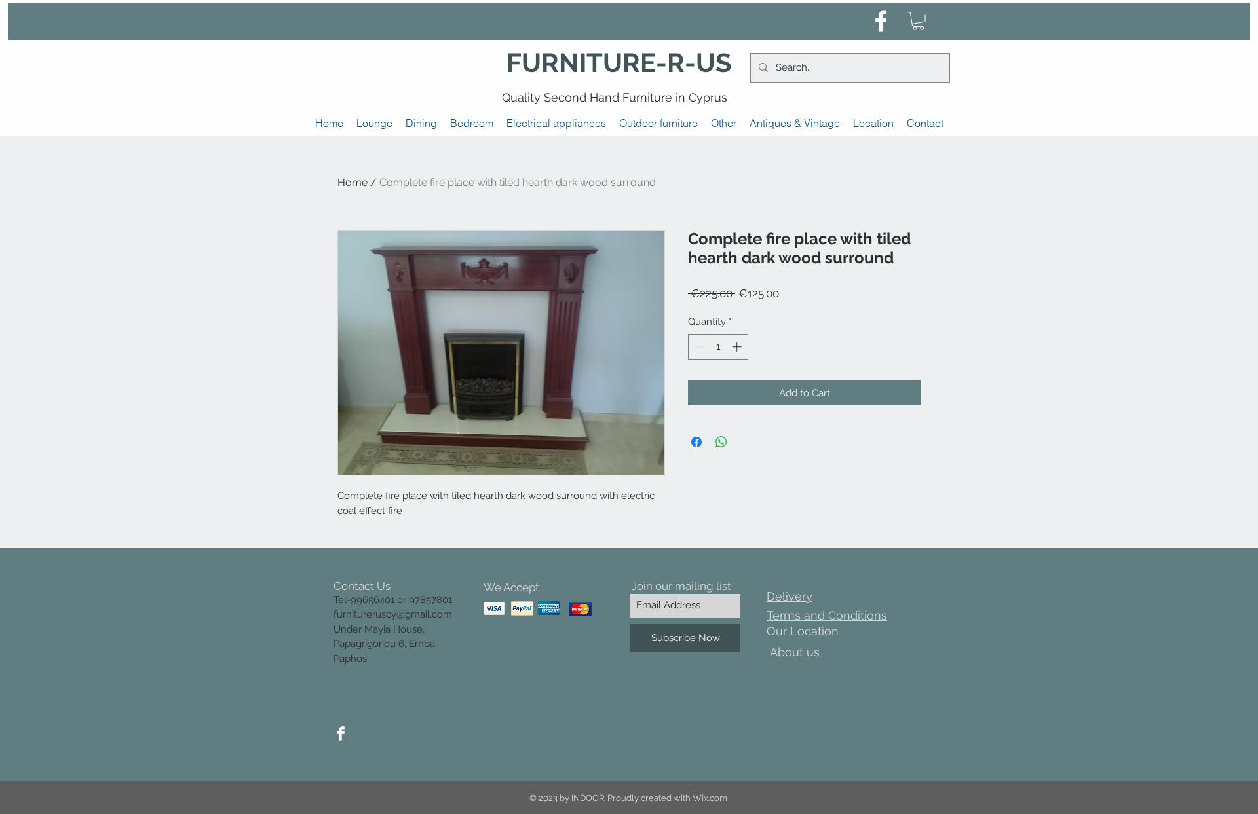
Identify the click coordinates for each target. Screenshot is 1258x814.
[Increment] (738, 347)
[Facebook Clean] (341, 733)
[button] (918, 21)
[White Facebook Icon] (881, 21)
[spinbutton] (718, 347)
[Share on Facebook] (696, 442)
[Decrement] (699, 347)
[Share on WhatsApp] (721, 442)
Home (352, 182)
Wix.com (710, 798)
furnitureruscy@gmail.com (393, 614)
